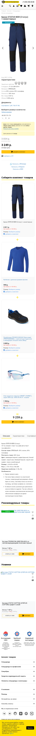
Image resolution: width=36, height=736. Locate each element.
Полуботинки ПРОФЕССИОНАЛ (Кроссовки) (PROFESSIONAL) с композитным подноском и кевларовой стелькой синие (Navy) (17, 338)
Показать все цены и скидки (11, 128)
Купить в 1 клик (9, 554)
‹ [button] (2, 47)
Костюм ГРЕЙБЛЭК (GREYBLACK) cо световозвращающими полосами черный (17, 542)
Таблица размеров (6, 112)
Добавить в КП (8, 156)
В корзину (27, 554)
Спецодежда (5, 662)
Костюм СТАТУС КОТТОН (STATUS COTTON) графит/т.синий (14, 604)
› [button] (33, 47)
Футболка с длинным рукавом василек (15, 280)
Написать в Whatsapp (19, 164)
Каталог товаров (8, 657)
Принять (30, 728)
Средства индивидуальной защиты (13, 676)
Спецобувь (5, 671)
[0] (17, 6)
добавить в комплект (11, 234)
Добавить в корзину (19, 152)
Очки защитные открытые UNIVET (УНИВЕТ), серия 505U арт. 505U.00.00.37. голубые (17, 396)
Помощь (4, 694)
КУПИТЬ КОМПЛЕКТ (19, 422)
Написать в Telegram (18, 166)
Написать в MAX (18, 169)
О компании (5, 689)
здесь (11, 733)
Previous (2, 529)
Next (33, 529)
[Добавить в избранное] (33, 512)
